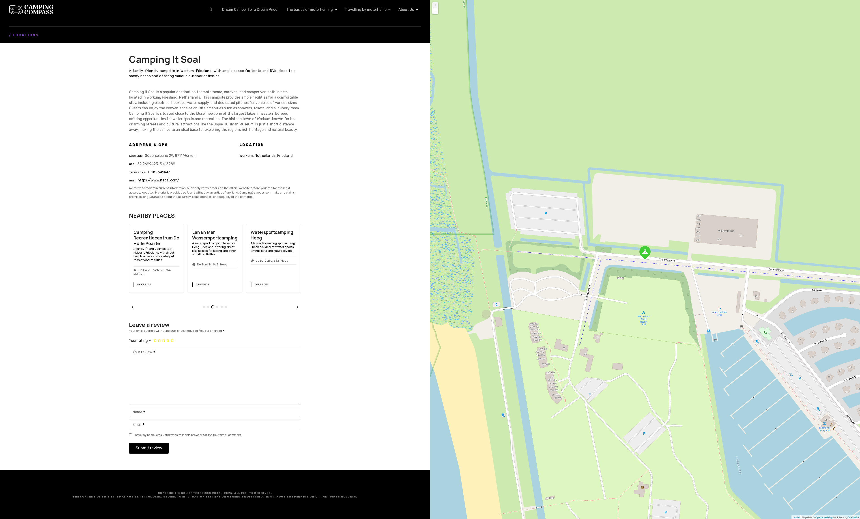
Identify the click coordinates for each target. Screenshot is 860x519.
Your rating (139, 340)
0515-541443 (159, 172)
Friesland (285, 155)
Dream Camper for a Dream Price (249, 9)
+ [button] (435, 5)
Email (135, 425)
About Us (406, 9)
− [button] (435, 11)
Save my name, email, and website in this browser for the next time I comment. (188, 435)
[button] (210, 9)
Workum (246, 155)
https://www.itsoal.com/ (158, 180)
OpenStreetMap (823, 517)
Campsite (144, 284)
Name (136, 412)
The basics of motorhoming (309, 9)
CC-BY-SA (853, 517)
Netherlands (265, 155)
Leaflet (796, 517)
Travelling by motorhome (366, 9)
